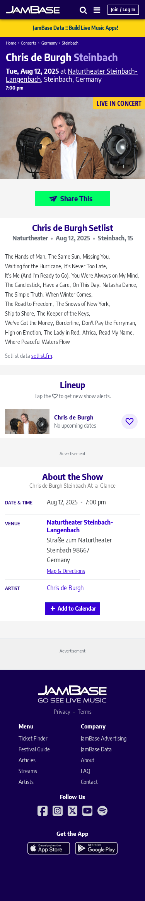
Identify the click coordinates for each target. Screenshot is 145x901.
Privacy (62, 711)
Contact (89, 781)
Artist (12, 588)
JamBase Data (96, 749)
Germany (49, 42)
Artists (26, 781)
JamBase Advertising (103, 738)
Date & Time (18, 503)
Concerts (28, 42)
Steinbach (70, 42)
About (87, 760)
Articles (27, 760)
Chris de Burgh (65, 588)
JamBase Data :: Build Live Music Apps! (75, 28)
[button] (83, 9)
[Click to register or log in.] (129, 421)
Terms (85, 711)
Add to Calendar (77, 608)
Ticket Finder (33, 738)
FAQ (85, 771)
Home (11, 42)
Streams (28, 771)
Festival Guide (34, 749)
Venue (12, 523)
